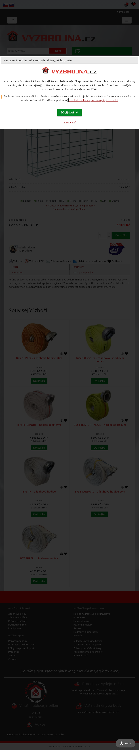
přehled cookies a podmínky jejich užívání (93, 100)
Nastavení (69, 122)
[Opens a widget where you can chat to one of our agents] (125, 743)
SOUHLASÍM (69, 112)
